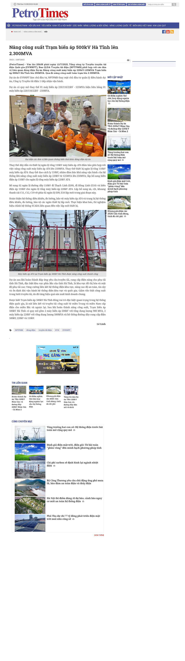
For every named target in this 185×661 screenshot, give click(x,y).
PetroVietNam (19, 26)
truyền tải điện (45, 330)
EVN (57, 330)
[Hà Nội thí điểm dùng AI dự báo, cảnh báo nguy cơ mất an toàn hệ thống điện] (30, 505)
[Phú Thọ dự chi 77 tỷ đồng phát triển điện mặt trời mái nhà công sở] (30, 523)
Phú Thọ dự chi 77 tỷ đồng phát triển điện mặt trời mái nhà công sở (73, 517)
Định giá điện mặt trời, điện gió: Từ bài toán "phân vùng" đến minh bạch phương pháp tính (74, 446)
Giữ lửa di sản (88, 4)
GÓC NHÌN (77, 26)
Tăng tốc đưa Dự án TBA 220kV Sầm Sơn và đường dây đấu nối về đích (71, 402)
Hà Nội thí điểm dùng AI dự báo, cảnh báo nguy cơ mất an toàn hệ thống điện (74, 500)
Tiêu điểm (46, 26)
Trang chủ (17, 32)
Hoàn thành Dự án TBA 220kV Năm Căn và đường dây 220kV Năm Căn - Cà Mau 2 (119, 127)
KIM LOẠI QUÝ (159, 26)
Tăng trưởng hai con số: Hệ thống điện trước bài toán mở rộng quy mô (75, 429)
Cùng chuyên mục (22, 421)
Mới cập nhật (115, 77)
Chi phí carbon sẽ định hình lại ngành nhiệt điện (72, 464)
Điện (45, 32)
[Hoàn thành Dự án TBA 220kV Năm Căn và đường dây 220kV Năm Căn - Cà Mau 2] (19, 390)
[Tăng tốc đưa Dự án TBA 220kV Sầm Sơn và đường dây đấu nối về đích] (71, 390)
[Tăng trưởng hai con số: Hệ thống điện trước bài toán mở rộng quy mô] (30, 434)
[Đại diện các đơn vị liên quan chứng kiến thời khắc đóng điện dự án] (57, 125)
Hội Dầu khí (34, 26)
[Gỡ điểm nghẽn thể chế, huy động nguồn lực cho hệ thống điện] (36, 390)
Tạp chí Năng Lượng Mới (136, 4)
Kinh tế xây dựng (119, 4)
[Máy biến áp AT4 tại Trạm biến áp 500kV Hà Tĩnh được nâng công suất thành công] (57, 240)
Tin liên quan (19, 382)
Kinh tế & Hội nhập (62, 26)
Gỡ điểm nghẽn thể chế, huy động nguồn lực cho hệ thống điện (36, 401)
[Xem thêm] (99, 535)
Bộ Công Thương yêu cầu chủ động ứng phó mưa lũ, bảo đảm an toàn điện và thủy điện (75, 482)
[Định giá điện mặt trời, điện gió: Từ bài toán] (30, 452)
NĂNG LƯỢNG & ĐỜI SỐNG (95, 26)
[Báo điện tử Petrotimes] (39, 14)
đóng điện (30, 330)
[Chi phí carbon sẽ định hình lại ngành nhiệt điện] (30, 469)
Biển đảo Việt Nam (142, 26)
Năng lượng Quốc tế (103, 4)
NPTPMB (19, 330)
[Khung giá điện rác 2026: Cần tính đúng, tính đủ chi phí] (53, 390)
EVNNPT (66, 330)
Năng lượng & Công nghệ (32, 32)
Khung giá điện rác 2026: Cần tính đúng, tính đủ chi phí (118, 214)
